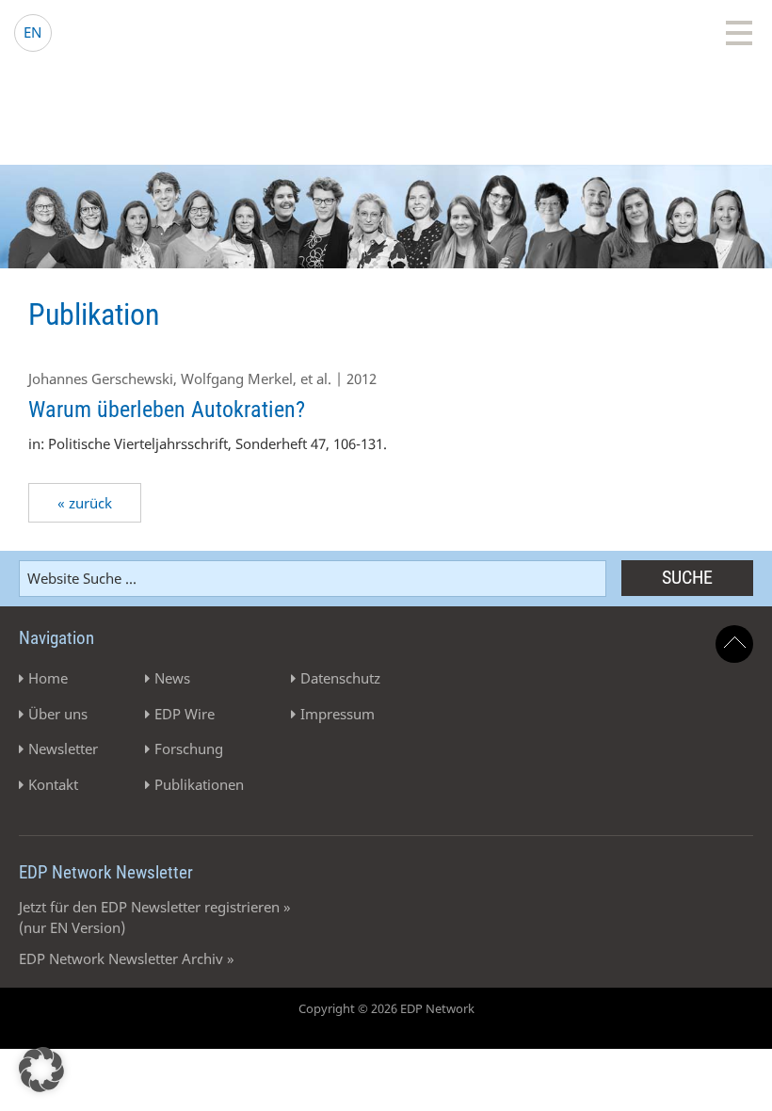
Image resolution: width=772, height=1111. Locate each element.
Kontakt (53, 784)
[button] (41, 1069)
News (172, 677)
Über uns (58, 713)
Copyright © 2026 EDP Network (386, 1008)
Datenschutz (340, 677)
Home (48, 677)
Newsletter (63, 748)
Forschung (188, 748)
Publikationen (199, 784)
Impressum (337, 713)
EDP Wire (184, 713)
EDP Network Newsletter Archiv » (126, 958)
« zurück (84, 502)
